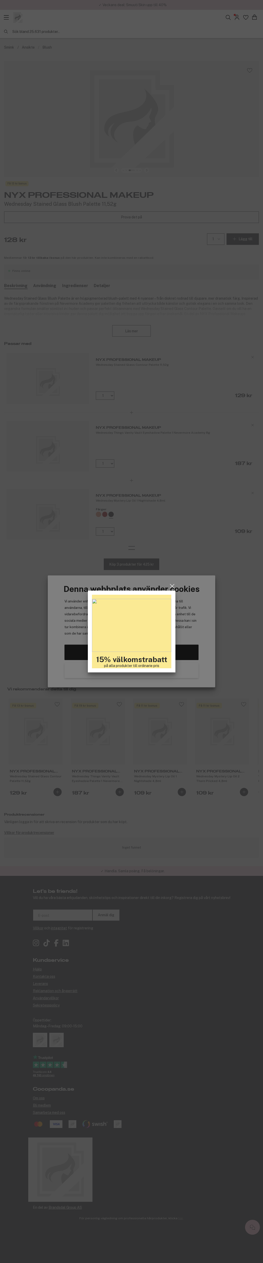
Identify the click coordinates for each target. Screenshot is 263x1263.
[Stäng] (172, 586)
